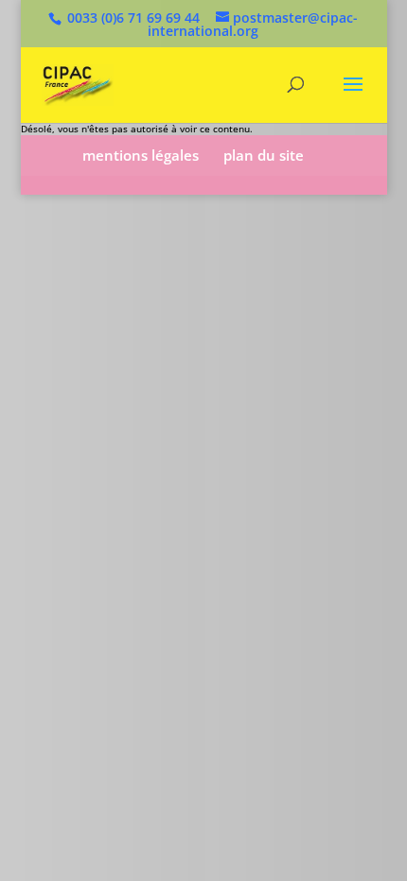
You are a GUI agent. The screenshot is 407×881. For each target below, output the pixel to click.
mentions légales (140, 155)
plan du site (263, 155)
